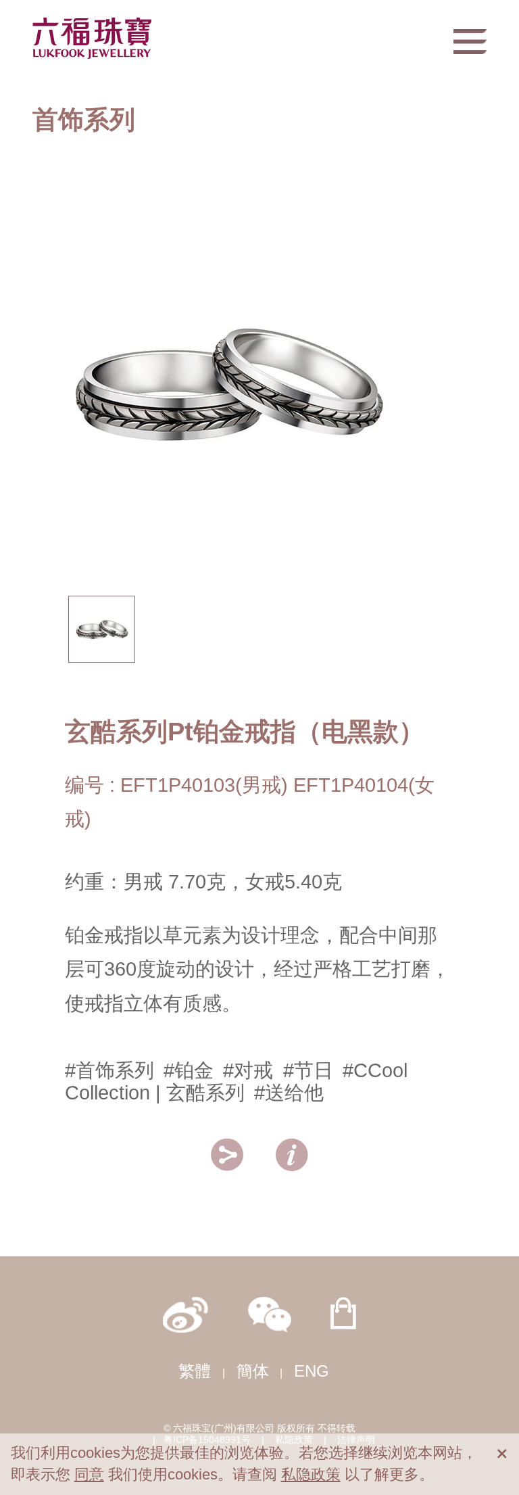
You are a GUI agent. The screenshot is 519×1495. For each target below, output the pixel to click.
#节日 (308, 1070)
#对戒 (248, 1070)
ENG (311, 1371)
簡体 (253, 1371)
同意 (89, 1474)
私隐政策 (311, 1474)
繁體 (194, 1371)
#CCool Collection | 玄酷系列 (236, 1082)
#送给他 (289, 1093)
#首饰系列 (109, 1070)
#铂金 (189, 1070)
